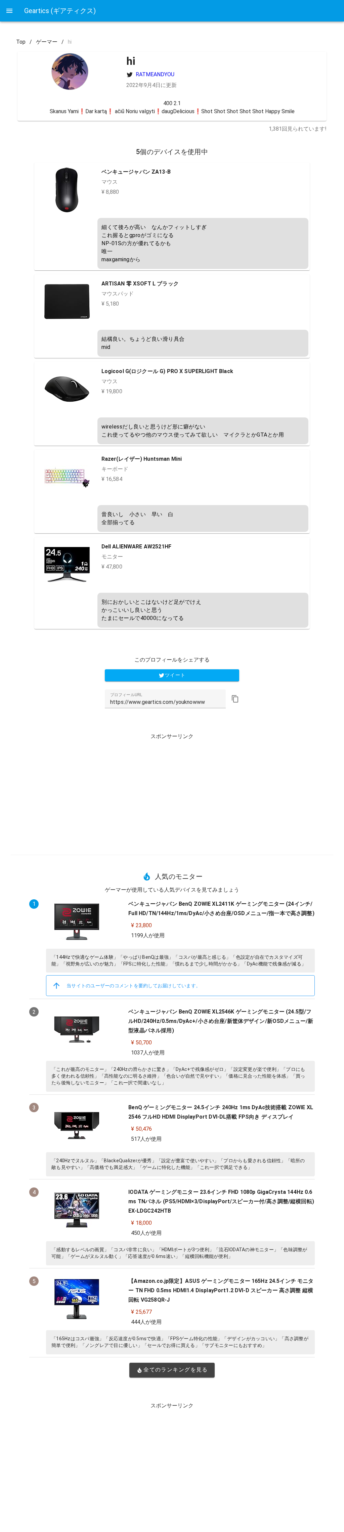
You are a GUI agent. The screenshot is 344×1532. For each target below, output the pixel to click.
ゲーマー (46, 42)
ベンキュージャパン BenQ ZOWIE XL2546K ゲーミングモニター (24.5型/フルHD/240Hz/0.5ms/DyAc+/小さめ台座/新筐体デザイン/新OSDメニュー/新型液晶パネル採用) (220, 1021)
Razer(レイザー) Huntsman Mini (141, 459)
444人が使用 (146, 1322)
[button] (235, 699)
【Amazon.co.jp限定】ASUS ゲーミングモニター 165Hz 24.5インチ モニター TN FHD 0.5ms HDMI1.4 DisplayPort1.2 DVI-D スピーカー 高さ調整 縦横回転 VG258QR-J (220, 1290)
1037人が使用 (148, 1052)
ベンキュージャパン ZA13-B (136, 172)
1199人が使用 (148, 935)
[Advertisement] (172, 792)
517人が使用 (146, 1139)
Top (21, 42)
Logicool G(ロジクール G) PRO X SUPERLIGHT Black (167, 371)
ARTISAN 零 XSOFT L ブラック (140, 283)
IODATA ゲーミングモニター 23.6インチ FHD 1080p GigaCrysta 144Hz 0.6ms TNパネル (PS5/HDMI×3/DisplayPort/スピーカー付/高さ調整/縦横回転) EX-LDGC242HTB (221, 1201)
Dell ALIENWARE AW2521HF (136, 546)
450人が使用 (146, 1233)
